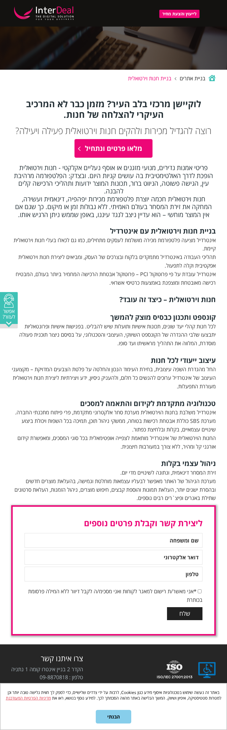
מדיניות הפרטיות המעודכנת (28, 698)
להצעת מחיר (179, 14)
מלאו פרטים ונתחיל (113, 148)
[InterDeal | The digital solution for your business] (44, 21)
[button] (9, 310)
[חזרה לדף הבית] (211, 78)
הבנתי (113, 716)
